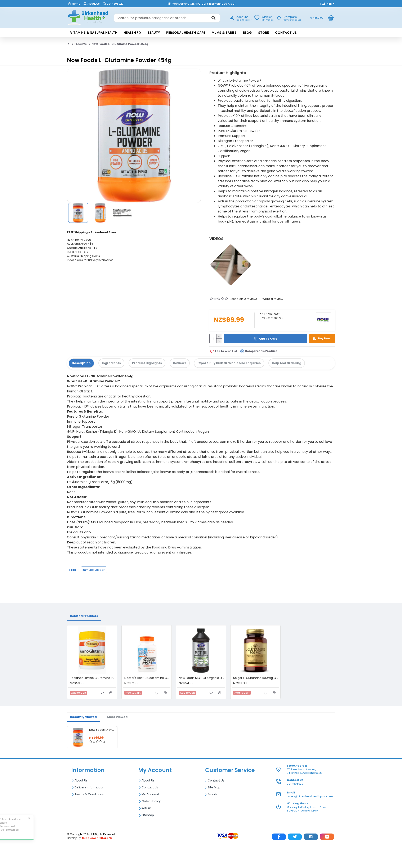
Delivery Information (100, 260)
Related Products (84, 616)
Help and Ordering (286, 363)
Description (81, 363)
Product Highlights (147, 363)
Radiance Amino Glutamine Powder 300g (93, 678)
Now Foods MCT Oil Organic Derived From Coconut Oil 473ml (202, 678)
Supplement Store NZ (97, 838)
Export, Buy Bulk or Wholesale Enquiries (229, 363)
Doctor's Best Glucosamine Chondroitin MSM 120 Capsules (147, 678)
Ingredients (111, 363)
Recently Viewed (83, 717)
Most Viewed (117, 717)
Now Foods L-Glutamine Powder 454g (102, 730)
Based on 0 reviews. (244, 299)
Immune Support (93, 570)
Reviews (179, 363)
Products (81, 44)
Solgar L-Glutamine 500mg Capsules (256, 678)
